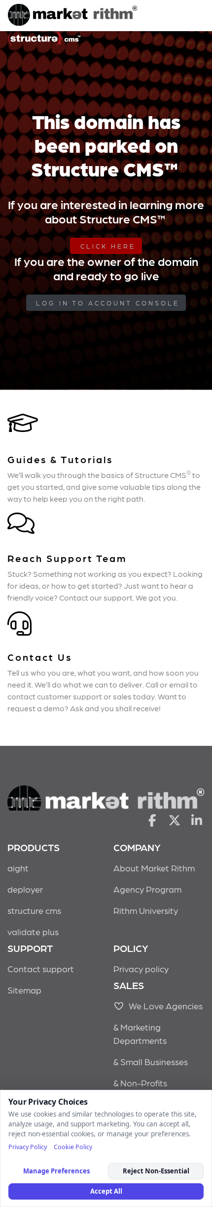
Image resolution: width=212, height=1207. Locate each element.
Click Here (108, 246)
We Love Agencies (164, 1005)
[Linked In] (197, 819)
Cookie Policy (73, 1147)
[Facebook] (152, 819)
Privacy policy (141, 968)
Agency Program (147, 889)
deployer (25, 889)
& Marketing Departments (140, 1033)
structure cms (34, 910)
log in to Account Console (107, 302)
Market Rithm (72, 15)
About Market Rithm (154, 867)
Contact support (40, 968)
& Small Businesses (150, 1061)
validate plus (33, 931)
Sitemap (24, 990)
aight (18, 867)
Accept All (106, 1191)
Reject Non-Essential (156, 1170)
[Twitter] (174, 819)
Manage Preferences (56, 1170)
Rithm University (145, 910)
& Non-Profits (140, 1083)
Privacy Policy (27, 1147)
